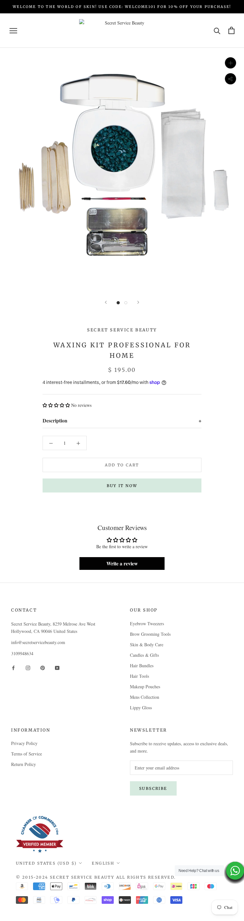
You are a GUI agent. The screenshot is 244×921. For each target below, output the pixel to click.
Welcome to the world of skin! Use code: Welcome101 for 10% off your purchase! (122, 6)
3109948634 (22, 653)
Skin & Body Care (146, 644)
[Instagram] (28, 667)
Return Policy (23, 764)
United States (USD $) (46, 863)
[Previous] (106, 302)
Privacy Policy (24, 743)
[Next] (138, 302)
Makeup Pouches (145, 687)
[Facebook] (13, 667)
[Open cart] (231, 30)
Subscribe (153, 788)
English (103, 863)
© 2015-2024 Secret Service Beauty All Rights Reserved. (96, 877)
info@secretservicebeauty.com (38, 642)
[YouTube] (57, 667)
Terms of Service (26, 754)
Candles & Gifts (144, 655)
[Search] (217, 30)
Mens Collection (144, 697)
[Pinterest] (42, 667)
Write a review (122, 563)
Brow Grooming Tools (150, 634)
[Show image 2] (125, 302)
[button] (56, 405)
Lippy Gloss (141, 708)
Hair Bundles (141, 665)
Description (122, 420)
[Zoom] (230, 62)
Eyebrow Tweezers (147, 623)
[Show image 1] (118, 302)
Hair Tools (139, 676)
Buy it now (122, 485)
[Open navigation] (13, 30)
